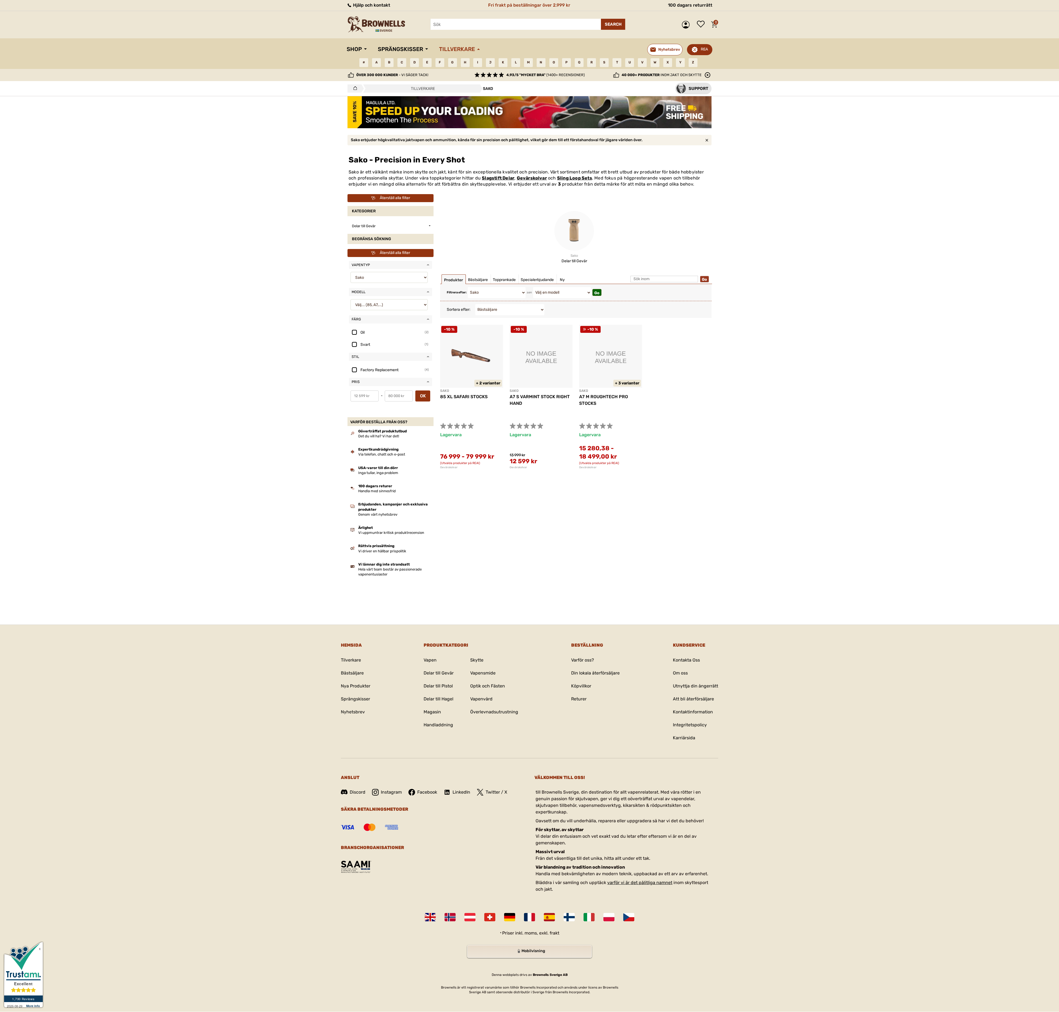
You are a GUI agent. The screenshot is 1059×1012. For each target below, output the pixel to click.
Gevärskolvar (532, 178)
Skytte (476, 660)
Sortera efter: (458, 309)
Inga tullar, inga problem (378, 473)
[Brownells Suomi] (569, 917)
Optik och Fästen (487, 686)
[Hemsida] (354, 88)
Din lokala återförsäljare (595, 673)
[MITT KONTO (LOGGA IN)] (687, 25)
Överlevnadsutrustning (494, 711)
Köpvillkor (581, 686)
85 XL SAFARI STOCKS (464, 396)
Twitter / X (496, 792)
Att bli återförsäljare (693, 699)
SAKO (444, 391)
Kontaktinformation (693, 711)
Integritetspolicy (690, 724)
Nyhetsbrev (353, 711)
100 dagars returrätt (690, 5)
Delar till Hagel (438, 699)
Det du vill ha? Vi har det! (378, 436)
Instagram (391, 792)
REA (704, 49)
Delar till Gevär (439, 673)
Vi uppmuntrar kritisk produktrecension (391, 533)
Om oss (680, 673)
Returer (579, 699)
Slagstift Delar (498, 178)
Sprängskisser (400, 49)
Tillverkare (457, 49)
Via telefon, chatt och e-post (381, 454)
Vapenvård (481, 699)
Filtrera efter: (457, 292)
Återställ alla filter (395, 198)
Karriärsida (684, 737)
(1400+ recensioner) (545, 75)
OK (423, 395)
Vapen (430, 660)
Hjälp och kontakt (371, 5)
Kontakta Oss (686, 660)
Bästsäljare (352, 673)
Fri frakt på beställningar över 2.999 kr (529, 5)
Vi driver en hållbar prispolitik (382, 551)
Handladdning (438, 724)
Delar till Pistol (438, 686)
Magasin (432, 711)
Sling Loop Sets (574, 178)
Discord (357, 792)
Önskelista (702, 25)
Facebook (427, 792)
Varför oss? (582, 660)
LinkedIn (461, 792)
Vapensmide (483, 673)
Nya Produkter (355, 686)
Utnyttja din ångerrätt (695, 686)
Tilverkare (351, 660)
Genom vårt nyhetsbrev (377, 514)
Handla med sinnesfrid (377, 491)
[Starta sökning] (613, 24)
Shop (354, 49)
